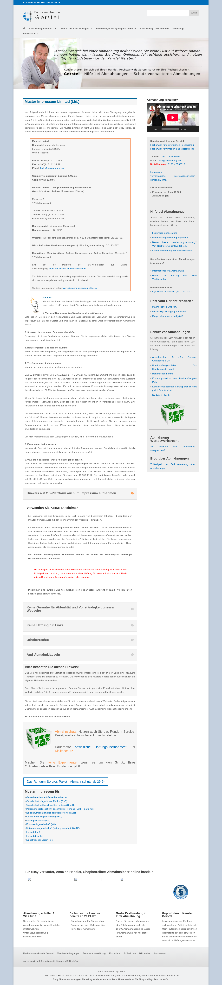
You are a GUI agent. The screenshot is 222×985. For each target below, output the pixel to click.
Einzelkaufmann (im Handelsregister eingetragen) (51, 812)
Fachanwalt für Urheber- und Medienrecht (172, 148)
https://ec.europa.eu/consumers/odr (67, 268)
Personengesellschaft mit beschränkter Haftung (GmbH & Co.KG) (60, 809)
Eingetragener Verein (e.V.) (40, 840)
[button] (7, 978)
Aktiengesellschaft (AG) (38, 820)
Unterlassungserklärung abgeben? (170, 237)
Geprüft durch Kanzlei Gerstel (177, 915)
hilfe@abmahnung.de (170, 160)
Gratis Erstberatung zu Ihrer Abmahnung (131, 915)
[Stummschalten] (189, 129)
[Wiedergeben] (151, 129)
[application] (173, 117)
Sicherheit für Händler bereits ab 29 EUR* (85, 915)
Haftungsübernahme (162, 373)
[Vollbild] (194, 129)
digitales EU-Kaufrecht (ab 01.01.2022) (172, 291)
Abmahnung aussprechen (154, 28)
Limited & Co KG (34, 836)
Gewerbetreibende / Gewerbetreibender (46, 797)
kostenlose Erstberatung (164, 233)
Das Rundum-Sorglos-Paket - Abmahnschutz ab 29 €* (66, 781)
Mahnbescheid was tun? (164, 306)
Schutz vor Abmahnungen (75, 28)
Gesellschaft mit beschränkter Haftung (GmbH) (50, 805)
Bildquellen (144, 953)
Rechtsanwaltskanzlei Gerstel (38, 953)
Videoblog (178, 28)
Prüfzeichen (130, 953)
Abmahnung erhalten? (41, 28)
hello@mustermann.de (52, 168)
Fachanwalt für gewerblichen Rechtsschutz (172, 145)
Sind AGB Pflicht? (161, 395)
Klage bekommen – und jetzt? (167, 316)
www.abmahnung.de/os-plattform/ (79, 288)
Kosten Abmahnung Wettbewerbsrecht (172, 250)
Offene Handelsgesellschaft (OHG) (44, 816)
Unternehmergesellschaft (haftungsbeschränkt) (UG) (53, 828)
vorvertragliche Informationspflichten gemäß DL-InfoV (50, 961)
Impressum (29, 33)
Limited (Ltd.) (33, 832)
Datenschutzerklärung (94, 953)
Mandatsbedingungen (68, 953)
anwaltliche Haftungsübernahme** (101, 747)
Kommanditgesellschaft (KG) (41, 824)
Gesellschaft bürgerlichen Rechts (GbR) (46, 801)
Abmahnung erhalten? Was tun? (38, 915)
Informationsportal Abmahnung (168, 270)
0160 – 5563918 (176, 164)
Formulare (114, 953)
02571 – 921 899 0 (170, 156)
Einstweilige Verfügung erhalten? (114, 28)
